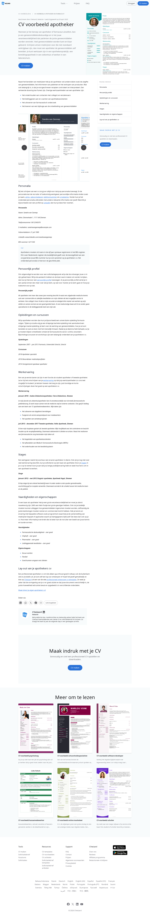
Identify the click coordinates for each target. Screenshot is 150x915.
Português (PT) (93, 884)
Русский (93, 888)
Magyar (46, 884)
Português (81, 884)
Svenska (38, 888)
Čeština (65, 888)
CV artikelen (46, 857)
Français (111, 881)
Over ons (92, 852)
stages (83, 463)
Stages (102, 109)
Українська (103, 888)
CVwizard (28, 579)
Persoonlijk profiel (106, 92)
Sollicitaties (22, 860)
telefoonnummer (50, 197)
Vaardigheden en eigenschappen (111, 114)
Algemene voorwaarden (75, 860)
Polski (72, 884)
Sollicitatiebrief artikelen (48, 866)
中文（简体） (72, 891)
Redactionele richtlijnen (98, 860)
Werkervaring (104, 103)
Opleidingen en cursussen (109, 98)
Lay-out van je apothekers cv (109, 120)
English (70, 881)
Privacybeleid (71, 863)
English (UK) (80, 881)
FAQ (87, 3)
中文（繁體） (84, 891)
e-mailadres (64, 197)
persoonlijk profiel (44, 280)
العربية (63, 891)
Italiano (38, 884)
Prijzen (77, 3)
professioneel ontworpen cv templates (62, 579)
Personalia (103, 87)
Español (90, 881)
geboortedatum (37, 197)
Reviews (92, 854)
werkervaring (48, 380)
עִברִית (112, 888)
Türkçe (56, 888)
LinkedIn (47, 203)
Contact (69, 854)
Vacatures (22, 857)
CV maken (22, 852)
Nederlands (55, 884)
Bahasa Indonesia (42, 881)
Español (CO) (101, 881)
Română (105, 884)
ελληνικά (73, 888)
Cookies (69, 866)
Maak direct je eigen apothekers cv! (32, 590)
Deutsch (62, 881)
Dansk (53, 881)
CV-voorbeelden (24, 14)
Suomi (112, 884)
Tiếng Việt (48, 888)
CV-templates (47, 852)
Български (84, 888)
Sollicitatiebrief (24, 854)
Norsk (65, 884)
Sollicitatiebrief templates (48, 861)
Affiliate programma (97, 857)
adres (27, 197)
